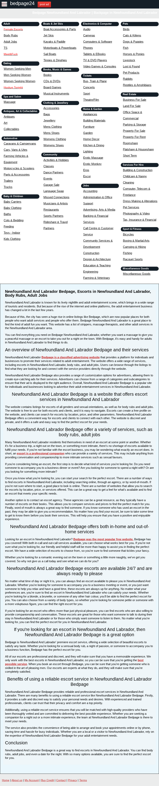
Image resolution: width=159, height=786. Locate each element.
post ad (44, 4)
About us (16, 780)
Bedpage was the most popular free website (103, 539)
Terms (83, 780)
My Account (32, 780)
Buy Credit (47, 780)
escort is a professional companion (40, 453)
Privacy (72, 780)
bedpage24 (22, 3)
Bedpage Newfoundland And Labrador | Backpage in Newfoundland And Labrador (94, 13)
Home (5, 780)
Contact (61, 780)
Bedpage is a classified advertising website (70, 357)
